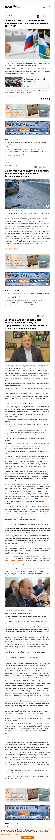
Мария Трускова (45, 15)
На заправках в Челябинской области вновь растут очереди (25, 146)
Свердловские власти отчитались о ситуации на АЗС (22, 302)
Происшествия (8, 248)
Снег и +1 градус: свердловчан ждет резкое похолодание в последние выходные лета (28, 297)
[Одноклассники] (43, 99)
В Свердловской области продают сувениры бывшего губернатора (27, 151)
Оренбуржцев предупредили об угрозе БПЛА (21, 305)
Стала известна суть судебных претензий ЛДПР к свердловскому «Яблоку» (26, 143)
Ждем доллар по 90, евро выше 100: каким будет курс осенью (25, 149)
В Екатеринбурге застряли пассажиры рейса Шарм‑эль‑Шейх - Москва (28, 293)
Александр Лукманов (44, 166)
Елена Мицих (44, 315)
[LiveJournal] (49, 99)
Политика (7, 781)
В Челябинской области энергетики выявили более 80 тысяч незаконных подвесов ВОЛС (25, 155)
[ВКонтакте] (41, 99)
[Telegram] (45, 99)
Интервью (19, 781)
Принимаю (27, 837)
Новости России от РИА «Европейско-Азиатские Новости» (10, 7)
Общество (15, 248)
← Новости (8, 12)
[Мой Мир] (47, 99)
